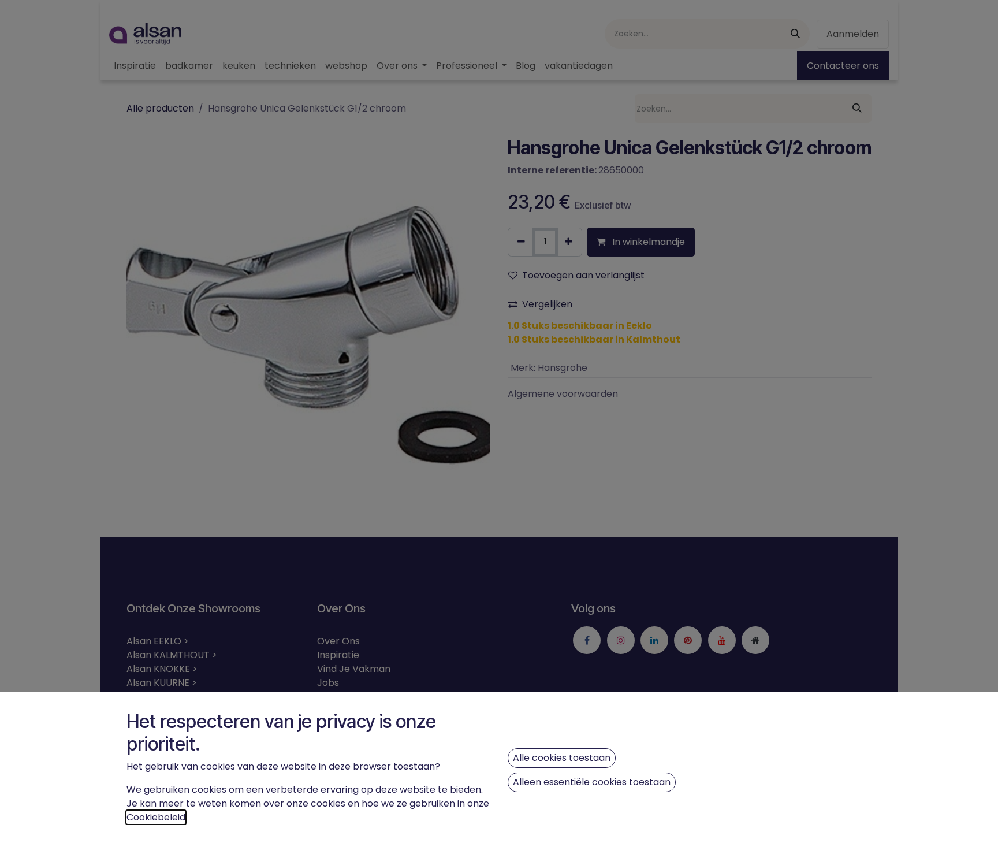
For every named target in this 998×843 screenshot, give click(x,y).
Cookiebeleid (155, 817)
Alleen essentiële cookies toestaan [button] (592, 782)
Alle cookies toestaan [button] (561, 757)
